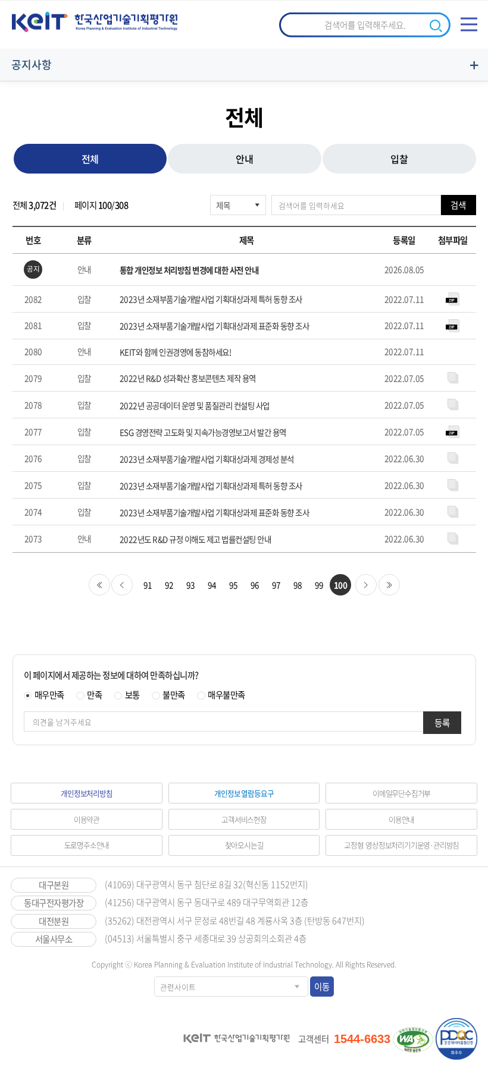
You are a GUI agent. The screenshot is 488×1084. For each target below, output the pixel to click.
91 (147, 585)
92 (169, 585)
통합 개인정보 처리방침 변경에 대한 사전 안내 (189, 270)
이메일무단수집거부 (401, 793)
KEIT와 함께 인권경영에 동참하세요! (176, 352)
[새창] (413, 1039)
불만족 (173, 694)
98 (297, 585)
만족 (94, 694)
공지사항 (31, 64)
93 (190, 585)
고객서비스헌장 (244, 819)
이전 (122, 584)
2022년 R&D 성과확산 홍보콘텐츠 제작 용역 (188, 378)
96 (255, 585)
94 (212, 585)
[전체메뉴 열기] (469, 24)
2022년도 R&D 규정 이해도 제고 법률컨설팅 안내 (195, 539)
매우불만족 (226, 694)
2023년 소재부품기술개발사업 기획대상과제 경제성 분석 (207, 459)
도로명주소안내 (87, 844)
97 (276, 585)
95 (233, 585)
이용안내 (401, 819)
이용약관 (86, 819)
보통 (132, 694)
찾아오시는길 (244, 844)
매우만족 (49, 694)
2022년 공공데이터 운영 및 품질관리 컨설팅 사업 (195, 405)
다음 (366, 584)
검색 (458, 205)
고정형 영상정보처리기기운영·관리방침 (401, 844)
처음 (99, 584)
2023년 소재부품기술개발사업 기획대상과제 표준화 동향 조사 (214, 326)
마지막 (389, 584)
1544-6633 (362, 1038)
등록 (442, 722)
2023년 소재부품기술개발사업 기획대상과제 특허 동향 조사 (211, 299)
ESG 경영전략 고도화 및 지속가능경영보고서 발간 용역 (203, 432)
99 (319, 585)
